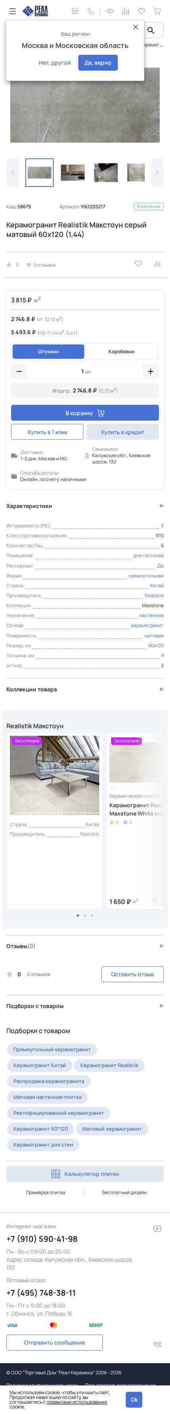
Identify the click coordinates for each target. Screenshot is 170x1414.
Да (160, 565)
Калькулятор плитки (91, 1173)
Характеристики (29, 506)
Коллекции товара (31, 689)
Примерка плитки (45, 1192)
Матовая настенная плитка (47, 1096)
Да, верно (98, 62)
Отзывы (21, 946)
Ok (134, 1399)
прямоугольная (146, 575)
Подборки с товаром (35, 1006)
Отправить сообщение (54, 1342)
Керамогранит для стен (43, 1144)
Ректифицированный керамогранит (58, 1112)
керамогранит (147, 625)
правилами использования (77, 1402)
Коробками (121, 351)
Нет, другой (55, 62)
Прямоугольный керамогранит (52, 1049)
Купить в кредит (122, 432)
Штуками (48, 351)
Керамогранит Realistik (109, 1065)
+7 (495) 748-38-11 (41, 1292)
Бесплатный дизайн (124, 1192)
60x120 (156, 645)
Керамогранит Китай (39, 1065)
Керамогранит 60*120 (40, 1128)
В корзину (79, 413)
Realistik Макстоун (35, 725)
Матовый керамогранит (112, 1128)
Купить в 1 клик (47, 432)
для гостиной (148, 555)
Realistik (154, 595)
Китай (157, 585)
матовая (154, 635)
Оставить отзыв (132, 974)
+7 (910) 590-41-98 (41, 1238)
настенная (151, 615)
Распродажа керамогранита (48, 1081)
